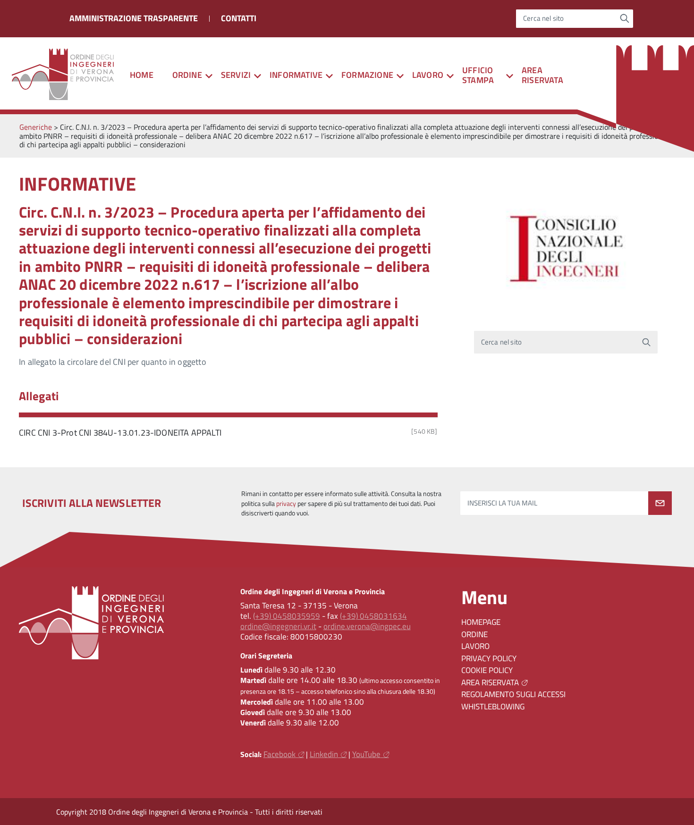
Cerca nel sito (543, 19)
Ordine (474, 634)
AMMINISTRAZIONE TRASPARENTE (133, 18)
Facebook (279, 754)
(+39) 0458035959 (286, 616)
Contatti (238, 18)
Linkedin (324, 754)
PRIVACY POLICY (488, 658)
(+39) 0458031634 (373, 616)
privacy (286, 503)
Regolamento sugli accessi (513, 694)
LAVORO (475, 646)
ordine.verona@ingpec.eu (367, 626)
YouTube (366, 754)
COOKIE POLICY (487, 670)
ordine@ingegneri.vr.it (278, 626)
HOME (141, 74)
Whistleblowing (493, 706)
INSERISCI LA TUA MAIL (502, 503)
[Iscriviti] (660, 503)
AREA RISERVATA (542, 75)
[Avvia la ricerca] (625, 18)
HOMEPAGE (480, 622)
